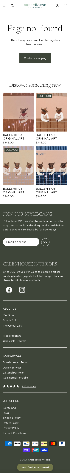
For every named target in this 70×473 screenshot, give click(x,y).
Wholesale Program (14, 341)
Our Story (9, 315)
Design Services (12, 367)
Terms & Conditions (14, 433)
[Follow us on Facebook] (9, 290)
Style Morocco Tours (15, 362)
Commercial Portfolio (15, 377)
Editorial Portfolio (13, 372)
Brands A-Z (9, 320)
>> (45, 242)
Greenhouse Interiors (39, 459)
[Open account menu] (57, 5)
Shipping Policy (12, 417)
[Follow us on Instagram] (22, 290)
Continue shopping (35, 58)
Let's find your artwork (35, 467)
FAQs (6, 412)
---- (5, 330)
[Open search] (12, 5)
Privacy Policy (11, 428)
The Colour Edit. (12, 325)
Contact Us (9, 407)
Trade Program (12, 335)
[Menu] (4, 5)
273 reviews (29, 386)
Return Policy (10, 423)
